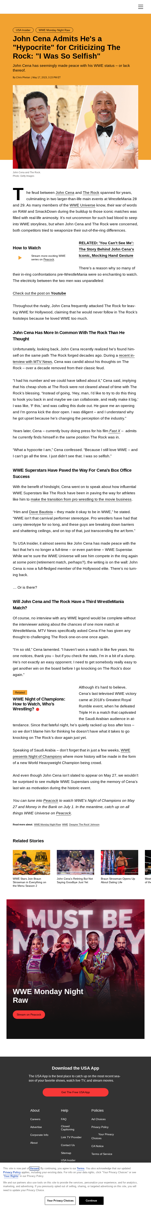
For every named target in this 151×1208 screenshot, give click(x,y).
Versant (34, 1168)
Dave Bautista (41, 512)
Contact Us (68, 1145)
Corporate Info (39, 1134)
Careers (35, 1119)
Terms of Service (101, 1154)
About (34, 1142)
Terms (80, 1168)
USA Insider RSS (68, 1162)
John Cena (65, 193)
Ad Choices (98, 1119)
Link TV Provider (71, 1137)
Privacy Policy (100, 1127)
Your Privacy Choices (102, 1136)
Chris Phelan (23, 77)
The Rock (91, 193)
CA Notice (97, 1146)
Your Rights (11, 1176)
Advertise (36, 1127)
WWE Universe (82, 205)
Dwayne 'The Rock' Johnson (84, 824)
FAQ (63, 1119)
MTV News (42, 362)
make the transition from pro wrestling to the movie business (81, 499)
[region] (75, 1185)
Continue (91, 1200)
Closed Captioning (67, 1128)
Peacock (48, 259)
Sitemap (66, 1153)
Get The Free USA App (75, 1092)
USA (18, 7)
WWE (65, 824)
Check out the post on (39, 293)
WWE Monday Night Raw (47, 824)
